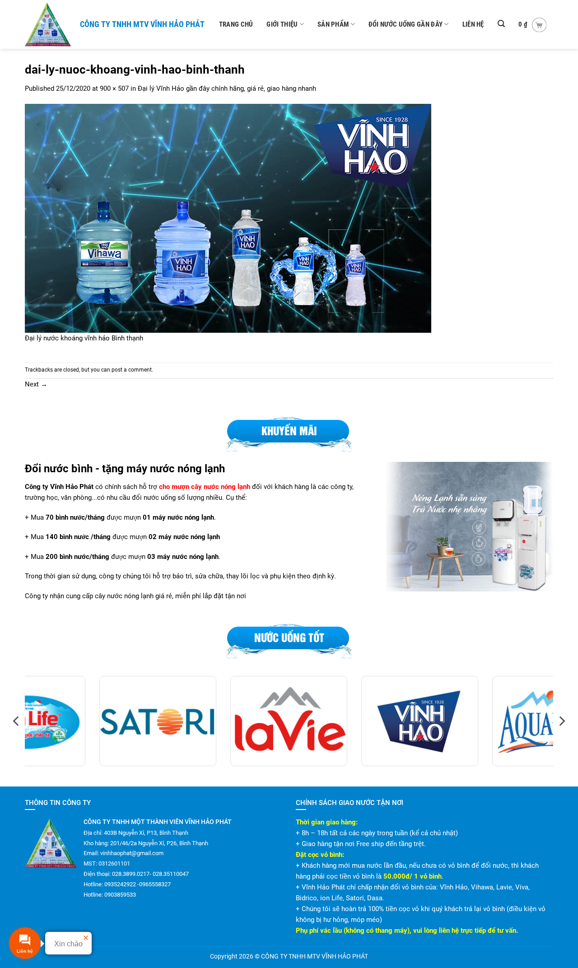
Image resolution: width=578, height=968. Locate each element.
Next (36, 384)
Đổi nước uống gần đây (405, 24)
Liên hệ (473, 24)
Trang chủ (236, 24)
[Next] (561, 721)
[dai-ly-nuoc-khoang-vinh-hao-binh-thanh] (228, 218)
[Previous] (17, 721)
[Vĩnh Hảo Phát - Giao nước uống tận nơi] (48, 24)
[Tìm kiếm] (501, 23)
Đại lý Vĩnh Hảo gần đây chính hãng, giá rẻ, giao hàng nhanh (227, 88)
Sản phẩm (333, 24)
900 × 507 (114, 88)
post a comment (132, 370)
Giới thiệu (282, 24)
